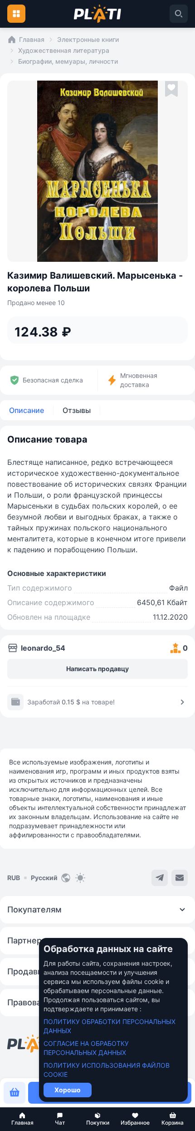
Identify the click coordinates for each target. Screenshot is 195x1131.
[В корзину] (14, 1093)
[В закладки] (171, 89)
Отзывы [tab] (77, 410)
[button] (22, 1119)
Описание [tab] (26, 410)
